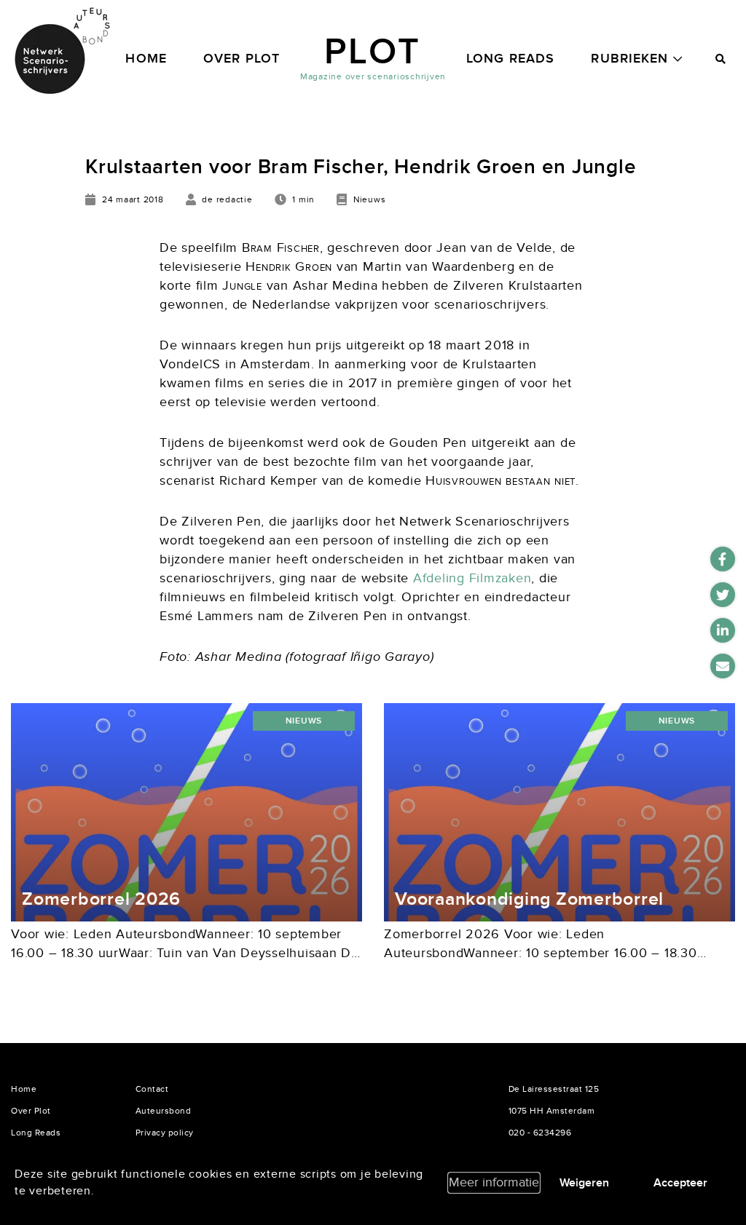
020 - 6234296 (540, 1132)
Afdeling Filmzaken (472, 578)
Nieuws (304, 720)
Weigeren (584, 1183)
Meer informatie (494, 1182)
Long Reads (510, 58)
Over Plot (241, 58)
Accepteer (680, 1183)
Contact (152, 1089)
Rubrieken (629, 58)
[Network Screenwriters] (62, 51)
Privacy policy (165, 1132)
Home (146, 58)
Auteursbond (164, 1111)
